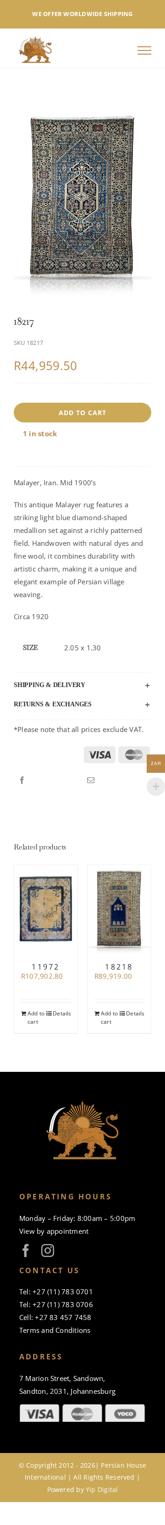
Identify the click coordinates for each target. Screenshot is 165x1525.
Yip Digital (102, 1489)
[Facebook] (22, 780)
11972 (46, 967)
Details (62, 1013)
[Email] (90, 780)
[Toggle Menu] (144, 50)
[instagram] (47, 1250)
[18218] (119, 909)
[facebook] (25, 1250)
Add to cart (82, 412)
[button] (82, 685)
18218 (119, 967)
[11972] (45, 909)
